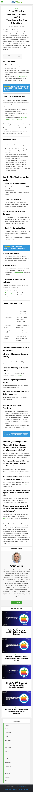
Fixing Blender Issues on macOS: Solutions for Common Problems (16, 632)
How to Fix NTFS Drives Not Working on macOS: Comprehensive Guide (16, 685)
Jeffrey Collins (14, 26)
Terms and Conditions (17, 789)
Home (6, 789)
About (10, 789)
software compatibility (16, 119)
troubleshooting (23, 76)
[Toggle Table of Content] (18, 56)
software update (18, 272)
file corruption (18, 375)
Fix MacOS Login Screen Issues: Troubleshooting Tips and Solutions (16, 712)
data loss (24, 484)
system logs (6, 518)
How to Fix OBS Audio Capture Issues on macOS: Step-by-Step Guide (16, 659)
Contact (26, 789)
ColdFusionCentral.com (21, 786)
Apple (16, 8)
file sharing (8, 293)
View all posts (16, 602)
